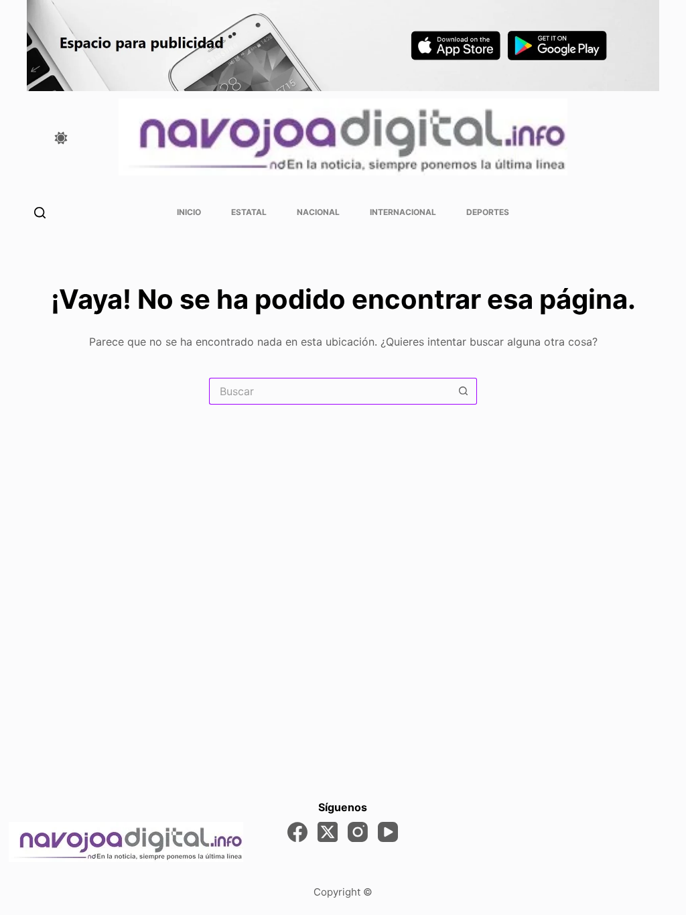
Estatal (249, 212)
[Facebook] (297, 832)
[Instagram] (358, 832)
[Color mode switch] (61, 138)
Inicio (189, 212)
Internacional (403, 212)
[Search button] (463, 391)
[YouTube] (388, 832)
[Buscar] (40, 212)
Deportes (487, 212)
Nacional (318, 212)
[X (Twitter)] (328, 832)
